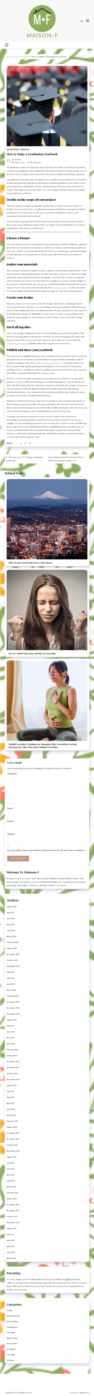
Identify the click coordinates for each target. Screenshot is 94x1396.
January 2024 (12, 1056)
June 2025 (11, 978)
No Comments (35, 162)
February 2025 (12, 996)
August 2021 (11, 1228)
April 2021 (11, 1252)
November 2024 (13, 1008)
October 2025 (12, 960)
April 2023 (11, 1109)
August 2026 (12, 906)
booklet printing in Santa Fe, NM (50, 363)
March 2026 (11, 936)
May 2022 (10, 1175)
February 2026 (12, 942)
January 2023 (12, 1127)
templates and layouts (17, 343)
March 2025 (11, 990)
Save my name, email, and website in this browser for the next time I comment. (46, 850)
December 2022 (13, 1133)
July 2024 (10, 1026)
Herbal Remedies (13, 1316)
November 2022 (13, 1139)
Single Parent (12, 1338)
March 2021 (11, 1258)
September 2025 (13, 966)
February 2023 (12, 1121)
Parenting (24, 149)
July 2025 (10, 972)
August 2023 (12, 1085)
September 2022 (13, 1151)
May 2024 (10, 1038)
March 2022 (11, 1187)
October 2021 (12, 1216)
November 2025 (13, 954)
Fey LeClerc (16, 160)
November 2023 (13, 1067)
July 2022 (10, 1163)
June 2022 (10, 1169)
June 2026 (11, 918)
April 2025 (11, 984)
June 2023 (10, 1097)
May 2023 (10, 1103)
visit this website (60, 287)
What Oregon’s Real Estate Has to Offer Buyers (30, 562)
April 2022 (11, 1181)
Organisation (13, 149)
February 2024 (12, 1050)
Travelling (11, 1355)
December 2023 (13, 1061)
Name (10, 808)
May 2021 (10, 1246)
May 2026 (10, 924)
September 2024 (13, 1014)
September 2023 (13, 1079)
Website (11, 834)
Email (10, 821)
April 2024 (11, 1044)
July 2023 (10, 1091)
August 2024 (12, 1020)
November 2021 (13, 1211)
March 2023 (11, 1115)
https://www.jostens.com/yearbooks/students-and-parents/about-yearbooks (44, 231)
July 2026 (10, 912)
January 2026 (12, 948)
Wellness (10, 1360)
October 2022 (12, 1145)
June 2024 (11, 1032)
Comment (12, 773)
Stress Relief (12, 1343)
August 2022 (12, 1157)
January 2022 (12, 1199)
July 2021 (10, 1234)
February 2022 (12, 1193)
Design (9, 1310)
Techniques (11, 1349)
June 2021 (10, 1240)
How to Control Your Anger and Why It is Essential (32, 653)
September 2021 (13, 1222)
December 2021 (13, 1205)
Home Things (12, 1321)
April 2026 (11, 930)
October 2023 (12, 1073)
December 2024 (13, 1002)
